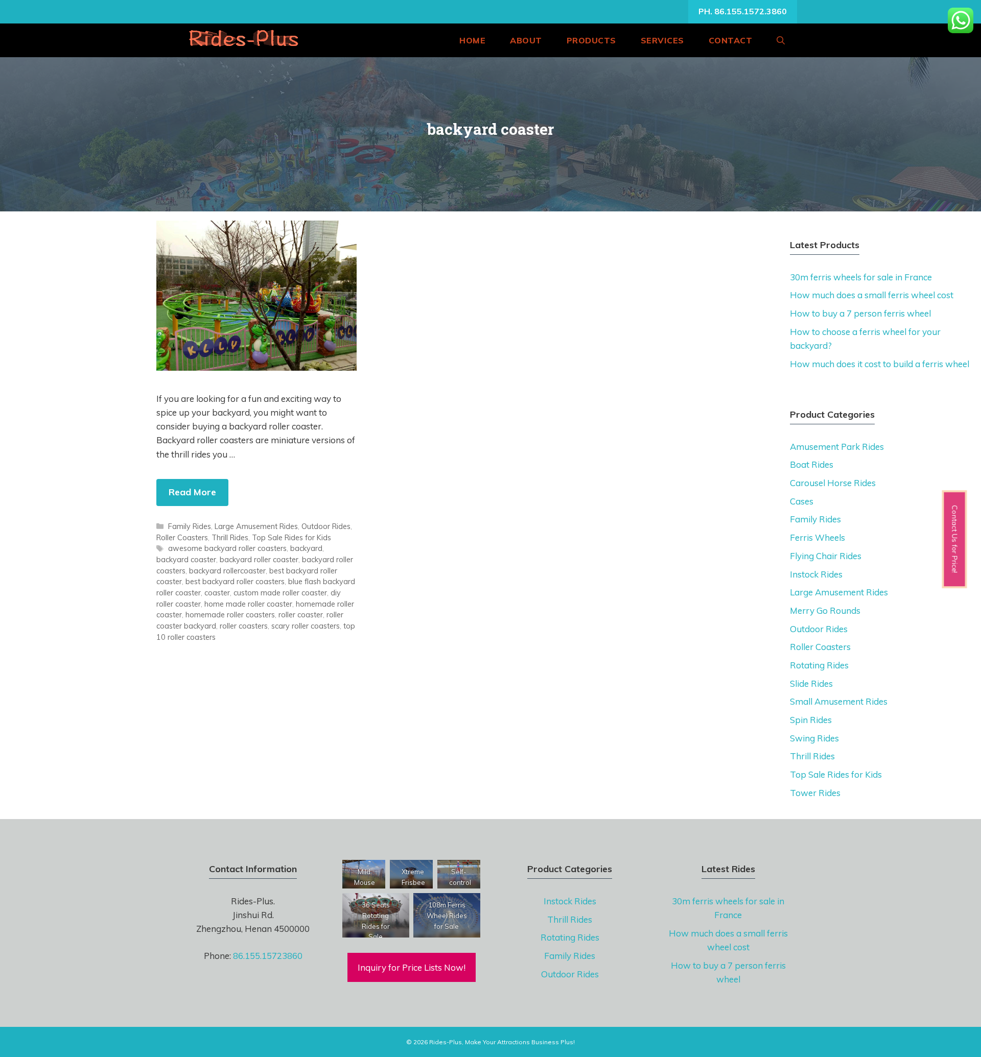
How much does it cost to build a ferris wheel (879, 363)
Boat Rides (811, 464)
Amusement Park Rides (837, 446)
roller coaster (300, 614)
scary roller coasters (305, 626)
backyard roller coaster (259, 559)
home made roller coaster (248, 604)
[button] (780, 40)
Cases (801, 501)
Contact (731, 40)
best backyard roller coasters (235, 581)
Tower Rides (815, 792)
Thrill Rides (230, 537)
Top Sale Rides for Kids (291, 537)
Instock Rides (816, 574)
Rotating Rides (819, 665)
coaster (217, 592)
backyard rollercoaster (227, 570)
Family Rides (189, 526)
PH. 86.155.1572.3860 (742, 11)
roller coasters (244, 626)
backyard (306, 548)
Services (662, 40)
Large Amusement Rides (256, 526)
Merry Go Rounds (825, 610)
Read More (192, 492)
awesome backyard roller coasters (227, 548)
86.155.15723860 (267, 955)
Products (591, 40)
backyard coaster (186, 559)
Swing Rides (814, 738)
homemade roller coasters (230, 614)
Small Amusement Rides (838, 701)
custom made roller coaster (280, 592)
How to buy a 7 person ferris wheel (860, 313)
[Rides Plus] (242, 40)
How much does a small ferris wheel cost (871, 295)
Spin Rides (811, 719)
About (526, 40)
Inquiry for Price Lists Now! (411, 967)
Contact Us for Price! (954, 539)
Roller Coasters (182, 537)
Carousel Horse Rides (833, 482)
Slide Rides (811, 683)
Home (472, 40)
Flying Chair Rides (825, 555)
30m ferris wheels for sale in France (861, 277)
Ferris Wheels (817, 537)
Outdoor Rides (326, 526)
